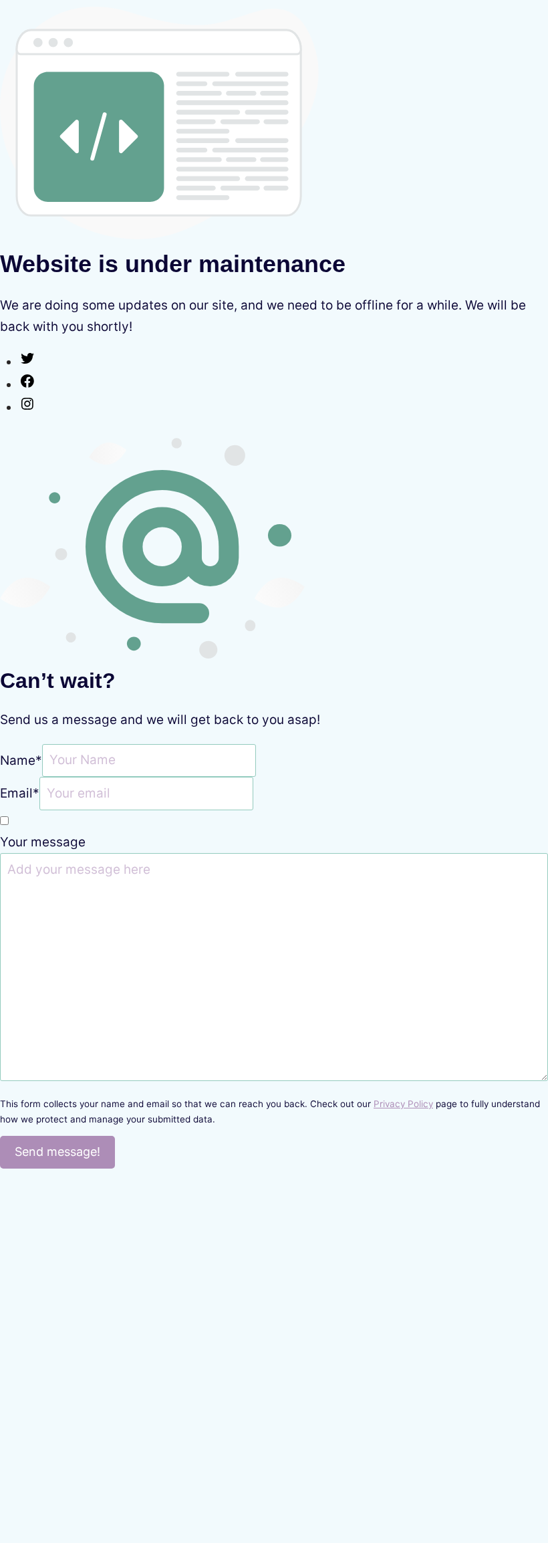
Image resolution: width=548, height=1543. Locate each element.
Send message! (57, 1152)
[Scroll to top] (511, 1473)
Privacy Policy (403, 1103)
